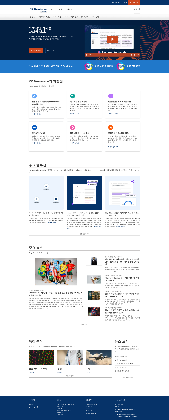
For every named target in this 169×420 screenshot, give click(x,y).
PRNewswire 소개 (91, 405)
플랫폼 (117, 407)
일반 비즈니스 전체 (121, 360)
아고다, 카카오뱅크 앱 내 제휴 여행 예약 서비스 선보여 (122, 279)
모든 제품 (60, 415)
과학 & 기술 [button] (57, 17)
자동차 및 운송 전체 (121, 356)
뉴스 (52, 9)
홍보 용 (59, 409)
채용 (87, 409)
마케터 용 (60, 407)
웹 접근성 (89, 411)
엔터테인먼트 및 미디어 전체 (124, 364)
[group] (113, 265)
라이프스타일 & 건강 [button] (70, 17)
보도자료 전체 (119, 405)
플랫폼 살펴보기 (84, 234)
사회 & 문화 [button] (95, 17)
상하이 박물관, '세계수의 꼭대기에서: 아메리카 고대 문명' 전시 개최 (122, 295)
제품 (60, 9)
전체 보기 (31, 372)
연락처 (125, 2)
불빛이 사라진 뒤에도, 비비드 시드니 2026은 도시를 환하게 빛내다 (122, 311)
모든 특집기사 (70, 376)
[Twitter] (30, 407)
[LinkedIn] (34, 407)
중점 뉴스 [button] (33, 17)
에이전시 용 (61, 413)
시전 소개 (89, 407)
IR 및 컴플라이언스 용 (64, 411)
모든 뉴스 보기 (84, 325)
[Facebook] (32, 407)
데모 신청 (50, 50)
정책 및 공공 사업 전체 (122, 371)
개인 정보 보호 (116, 2)
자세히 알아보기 (37, 114)
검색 (135, 9)
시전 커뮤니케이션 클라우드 (66, 405)
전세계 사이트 (90, 414)
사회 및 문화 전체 (120, 367)
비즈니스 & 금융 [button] (44, 17)
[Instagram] (37, 407)
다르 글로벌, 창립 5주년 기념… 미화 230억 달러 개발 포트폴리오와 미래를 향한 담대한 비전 (122, 262)
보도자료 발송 (134, 2)
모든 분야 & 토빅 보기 (127, 377)
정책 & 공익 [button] (84, 17)
